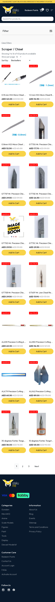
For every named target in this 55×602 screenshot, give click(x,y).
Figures (5, 527)
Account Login (8, 565)
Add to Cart (13, 104)
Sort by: (5, 60)
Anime (4, 518)
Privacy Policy (35, 531)
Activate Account (9, 574)
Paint (4, 531)
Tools (4, 536)
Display (5, 540)
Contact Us (6, 561)
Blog (31, 514)
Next (37, 466)
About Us (33, 509)
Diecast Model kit (9, 544)
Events (32, 518)
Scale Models (7, 522)
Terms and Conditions (38, 527)
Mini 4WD (6, 514)
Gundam (5, 509)
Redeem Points (8, 556)
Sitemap (32, 522)
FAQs (4, 570)
